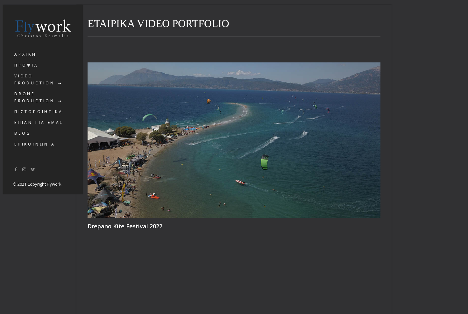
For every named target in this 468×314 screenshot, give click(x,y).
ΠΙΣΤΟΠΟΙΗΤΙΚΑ (38, 111)
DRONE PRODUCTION (34, 97)
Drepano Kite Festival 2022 (125, 226)
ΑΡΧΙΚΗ (25, 54)
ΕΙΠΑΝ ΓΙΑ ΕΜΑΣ (39, 122)
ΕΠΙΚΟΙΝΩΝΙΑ (34, 144)
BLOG (22, 133)
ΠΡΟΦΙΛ (26, 65)
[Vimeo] (33, 169)
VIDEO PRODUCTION (34, 79)
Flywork (54, 184)
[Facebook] (16, 169)
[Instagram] (24, 169)
